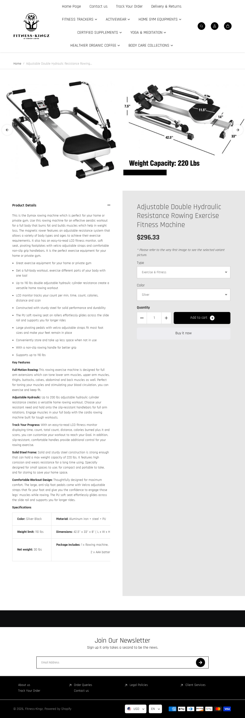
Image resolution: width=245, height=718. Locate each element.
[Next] (238, 130)
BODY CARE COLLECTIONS (148, 45)
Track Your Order (129, 6)
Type (140, 262)
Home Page (71, 6)
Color (141, 285)
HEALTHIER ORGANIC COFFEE (93, 45)
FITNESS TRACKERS (78, 19)
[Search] (201, 26)
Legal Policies (139, 685)
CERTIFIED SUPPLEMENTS (97, 32)
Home (17, 63)
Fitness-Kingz (34, 709)
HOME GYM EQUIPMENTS (158, 19)
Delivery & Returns (166, 6)
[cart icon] (228, 26)
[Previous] (7, 130)
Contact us (98, 6)
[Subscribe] (200, 662)
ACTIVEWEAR (116, 19)
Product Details (24, 205)
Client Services (195, 685)
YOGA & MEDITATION (146, 32)
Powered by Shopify (58, 709)
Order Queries (83, 685)
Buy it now (183, 333)
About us (24, 685)
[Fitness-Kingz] (31, 26)
